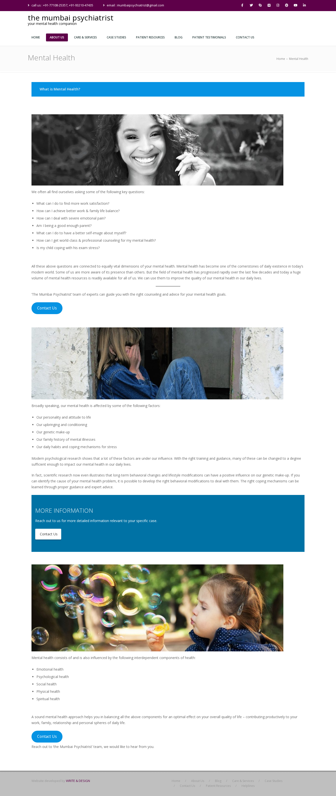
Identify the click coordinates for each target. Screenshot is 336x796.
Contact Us (47, 308)
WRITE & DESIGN (78, 781)
